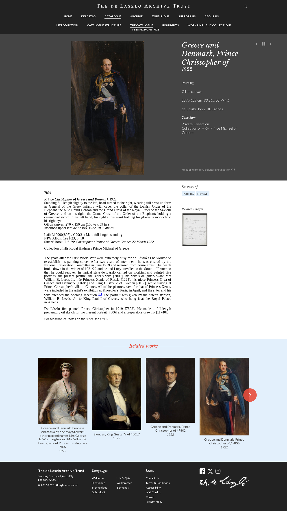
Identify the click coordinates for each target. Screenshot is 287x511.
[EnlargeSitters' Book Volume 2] (194, 229)
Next (270, 44)
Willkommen (124, 483)
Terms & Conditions (158, 483)
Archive (136, 16)
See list (263, 44)
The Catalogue (141, 25)
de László (88, 16)
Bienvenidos (99, 487)
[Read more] (62, 422)
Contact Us (152, 478)
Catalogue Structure (104, 25)
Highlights (170, 25)
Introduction (67, 25)
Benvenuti (123, 487)
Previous (256, 44)
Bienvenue (98, 483)
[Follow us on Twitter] (210, 471)
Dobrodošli (98, 492)
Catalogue (112, 16)
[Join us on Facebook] (202, 471)
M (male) (202, 193)
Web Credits (153, 492)
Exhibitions (160, 16)
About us (211, 16)
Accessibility (153, 487)
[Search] (245, 6)
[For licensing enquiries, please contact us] (233, 169)
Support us (187, 16)
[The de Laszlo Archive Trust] (143, 6)
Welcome (98, 478)
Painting (188, 193)
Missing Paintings (145, 29)
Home (68, 16)
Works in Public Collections (209, 25)
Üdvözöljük (123, 478)
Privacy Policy (154, 501)
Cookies (151, 497)
